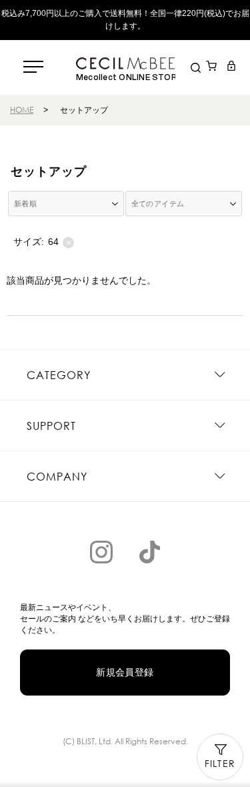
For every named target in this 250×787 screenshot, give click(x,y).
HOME (21, 109)
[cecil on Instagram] (101, 552)
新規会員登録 (125, 672)
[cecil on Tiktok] (149, 552)
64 (59, 242)
